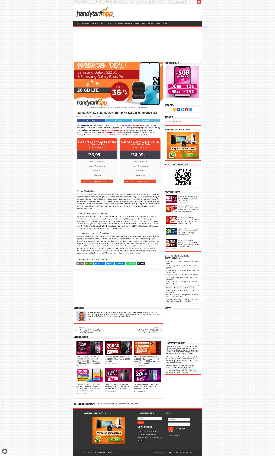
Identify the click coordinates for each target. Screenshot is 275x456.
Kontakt (152, 2)
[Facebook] (179, 2)
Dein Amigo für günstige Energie (149, 431)
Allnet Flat (95, 23)
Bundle (110, 23)
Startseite (78, 23)
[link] (183, 145)
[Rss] (177, 2)
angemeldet (107, 404)
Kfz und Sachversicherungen (147, 434)
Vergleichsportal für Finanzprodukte (150, 437)
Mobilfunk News (143, 441)
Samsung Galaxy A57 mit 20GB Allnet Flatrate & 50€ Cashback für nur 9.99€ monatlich (147, 386)
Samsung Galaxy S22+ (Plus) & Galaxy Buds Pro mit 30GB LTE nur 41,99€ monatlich (148, 330)
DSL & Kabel (86, 23)
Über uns (78, 2)
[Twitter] (181, 2)
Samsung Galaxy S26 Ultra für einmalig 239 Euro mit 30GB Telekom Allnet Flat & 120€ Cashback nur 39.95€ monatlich (88, 360)
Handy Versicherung (88, 2)
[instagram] (185, 2)
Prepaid (103, 23)
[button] (199, 2)
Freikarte (136, 23)
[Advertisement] (137, 44)
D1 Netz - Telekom (97, 116)
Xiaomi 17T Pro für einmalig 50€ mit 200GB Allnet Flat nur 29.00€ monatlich (117, 359)
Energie (158, 23)
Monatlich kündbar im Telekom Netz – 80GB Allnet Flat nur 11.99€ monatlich (188, 198)
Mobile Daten (119, 23)
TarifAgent (150, 23)
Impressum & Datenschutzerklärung (179, 452)
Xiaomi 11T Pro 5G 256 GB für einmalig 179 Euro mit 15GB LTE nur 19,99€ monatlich (90, 330)
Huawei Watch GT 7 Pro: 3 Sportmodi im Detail (182, 275)
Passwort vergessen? (175, 435)
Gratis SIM (128, 23)
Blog (143, 23)
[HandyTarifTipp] (95, 12)
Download (109, 2)
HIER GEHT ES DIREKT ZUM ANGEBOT (97, 181)
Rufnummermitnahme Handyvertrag (125, 2)
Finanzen (165, 23)
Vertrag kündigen (143, 2)
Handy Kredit (100, 2)
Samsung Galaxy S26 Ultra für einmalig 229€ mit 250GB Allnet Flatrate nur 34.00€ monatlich (117, 386)
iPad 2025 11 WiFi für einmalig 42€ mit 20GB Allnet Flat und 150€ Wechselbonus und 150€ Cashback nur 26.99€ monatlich (89, 387)
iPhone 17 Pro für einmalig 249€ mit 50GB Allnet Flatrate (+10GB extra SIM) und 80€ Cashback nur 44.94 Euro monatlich (146, 360)
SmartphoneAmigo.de (172, 258)
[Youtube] (183, 2)
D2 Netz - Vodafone (108, 116)
